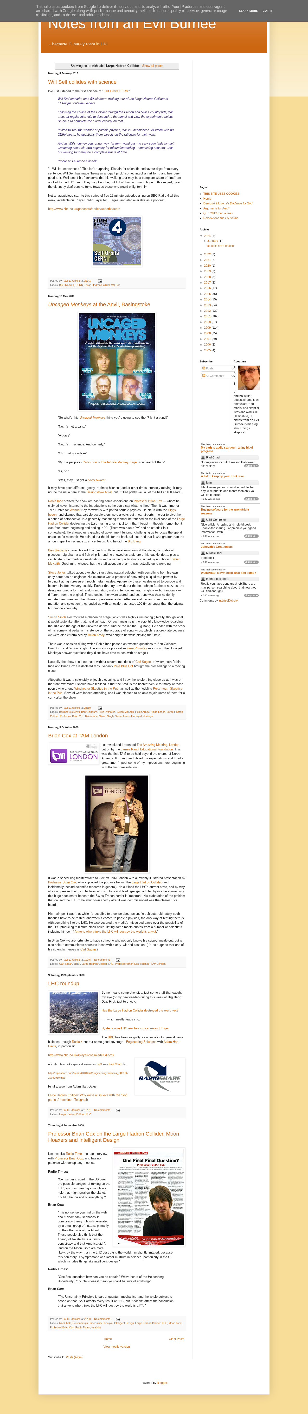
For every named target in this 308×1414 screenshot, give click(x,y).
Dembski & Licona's (227, 203)
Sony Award (96, 480)
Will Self (115, 285)
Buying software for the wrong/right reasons (225, 511)
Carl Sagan (143, 662)
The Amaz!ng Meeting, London (158, 745)
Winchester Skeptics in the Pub (96, 688)
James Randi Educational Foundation (147, 749)
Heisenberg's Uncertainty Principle (92, 1323)
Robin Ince (55, 501)
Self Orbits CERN (115, 91)
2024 (208, 236)
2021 (208, 260)
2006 (208, 344)
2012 (208, 310)
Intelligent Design (124, 1323)
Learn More (248, 11)
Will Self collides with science (82, 82)
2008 (208, 333)
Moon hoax (175, 1323)
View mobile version (116, 1346)
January (213, 241)
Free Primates (107, 711)
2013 (208, 305)
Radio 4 (77, 1042)
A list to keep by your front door (222, 476)
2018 (208, 277)
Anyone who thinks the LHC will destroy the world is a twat (115, 931)
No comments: (103, 959)
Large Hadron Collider (97, 285)
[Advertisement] (224, 84)
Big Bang (134, 541)
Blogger (162, 1383)
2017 (208, 282)
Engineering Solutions (141, 1042)
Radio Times (74, 1154)
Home (108, 1339)
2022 (208, 254)
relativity (96, 1327)
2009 (208, 327)
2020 (208, 265)
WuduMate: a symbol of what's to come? (228, 573)
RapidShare (116, 1064)
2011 (208, 316)
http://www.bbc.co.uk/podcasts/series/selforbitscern (84, 209)
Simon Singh (57, 617)
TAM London (158, 963)
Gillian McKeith (125, 711)
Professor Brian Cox (148, 501)
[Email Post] (100, 280)
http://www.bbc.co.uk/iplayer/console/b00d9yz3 (81, 1055)
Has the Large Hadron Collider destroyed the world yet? (140, 1010)
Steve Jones (57, 572)
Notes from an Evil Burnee (132, 23)
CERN (79, 285)
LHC (111, 963)
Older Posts (176, 1339)
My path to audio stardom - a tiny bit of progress (227, 449)
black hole (65, 1323)
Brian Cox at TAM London (78, 736)
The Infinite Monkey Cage (119, 462)
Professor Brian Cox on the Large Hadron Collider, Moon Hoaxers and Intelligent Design (113, 1137)
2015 (208, 294)
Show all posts (152, 66)
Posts (209, 368)
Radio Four (90, 462)
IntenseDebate (228, 600)
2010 (208, 322)
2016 (208, 288)
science (144, 963)
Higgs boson (158, 711)
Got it (268, 11)
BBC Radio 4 (66, 285)
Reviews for (220, 218)
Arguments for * (216, 208)
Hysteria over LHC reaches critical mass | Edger (135, 1028)
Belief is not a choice (220, 246)
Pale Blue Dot (123, 666)
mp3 (99, 1064)
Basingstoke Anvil (99, 492)
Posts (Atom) (74, 1357)
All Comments (214, 376)
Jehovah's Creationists (217, 546)
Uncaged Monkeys (92, 417)
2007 (208, 339)
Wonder (75, 510)
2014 (208, 299)
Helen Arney (96, 635)
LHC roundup (63, 983)
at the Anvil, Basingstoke (99, 304)
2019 (208, 271)
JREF (77, 963)
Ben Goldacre (57, 550)
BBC (111, 1037)
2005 (208, 350)
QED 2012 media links (218, 213)
